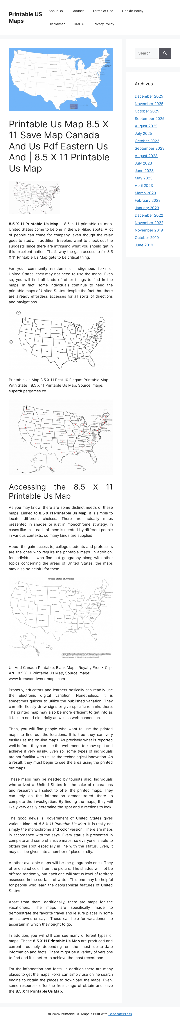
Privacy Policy (103, 24)
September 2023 (150, 148)
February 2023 (148, 200)
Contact (78, 11)
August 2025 (146, 126)
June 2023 (144, 170)
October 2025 (147, 111)
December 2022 (149, 215)
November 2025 (149, 104)
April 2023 (144, 185)
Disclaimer (57, 24)
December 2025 (149, 96)
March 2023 (145, 193)
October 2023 (147, 141)
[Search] (165, 53)
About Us (56, 11)
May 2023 (144, 178)
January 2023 (147, 208)
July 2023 (143, 163)
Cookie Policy (132, 11)
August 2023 (146, 156)
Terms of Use (102, 11)
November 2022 (149, 223)
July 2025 (143, 133)
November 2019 (149, 230)
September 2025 (149, 118)
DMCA (79, 24)
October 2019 (147, 237)
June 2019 (144, 245)
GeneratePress (120, 1014)
